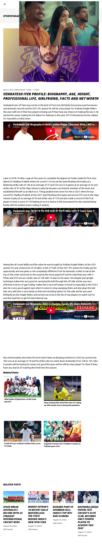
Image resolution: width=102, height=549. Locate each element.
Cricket (28, 90)
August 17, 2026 (84, 532)
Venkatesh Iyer (10, 105)
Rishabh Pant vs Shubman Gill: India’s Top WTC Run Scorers (63, 511)
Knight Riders (26, 294)
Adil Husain (8, 529)
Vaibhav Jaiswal (19, 90)
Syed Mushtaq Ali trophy (74, 181)
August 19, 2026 (34, 526)
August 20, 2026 (9, 526)
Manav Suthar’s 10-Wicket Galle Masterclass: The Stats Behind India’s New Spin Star (38, 514)
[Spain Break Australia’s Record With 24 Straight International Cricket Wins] (13, 497)
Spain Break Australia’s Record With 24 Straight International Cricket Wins (13, 514)
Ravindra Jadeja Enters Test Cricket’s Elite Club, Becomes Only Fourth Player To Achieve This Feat (88, 517)
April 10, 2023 (8, 90)
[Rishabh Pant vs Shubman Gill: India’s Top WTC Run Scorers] (63, 497)
